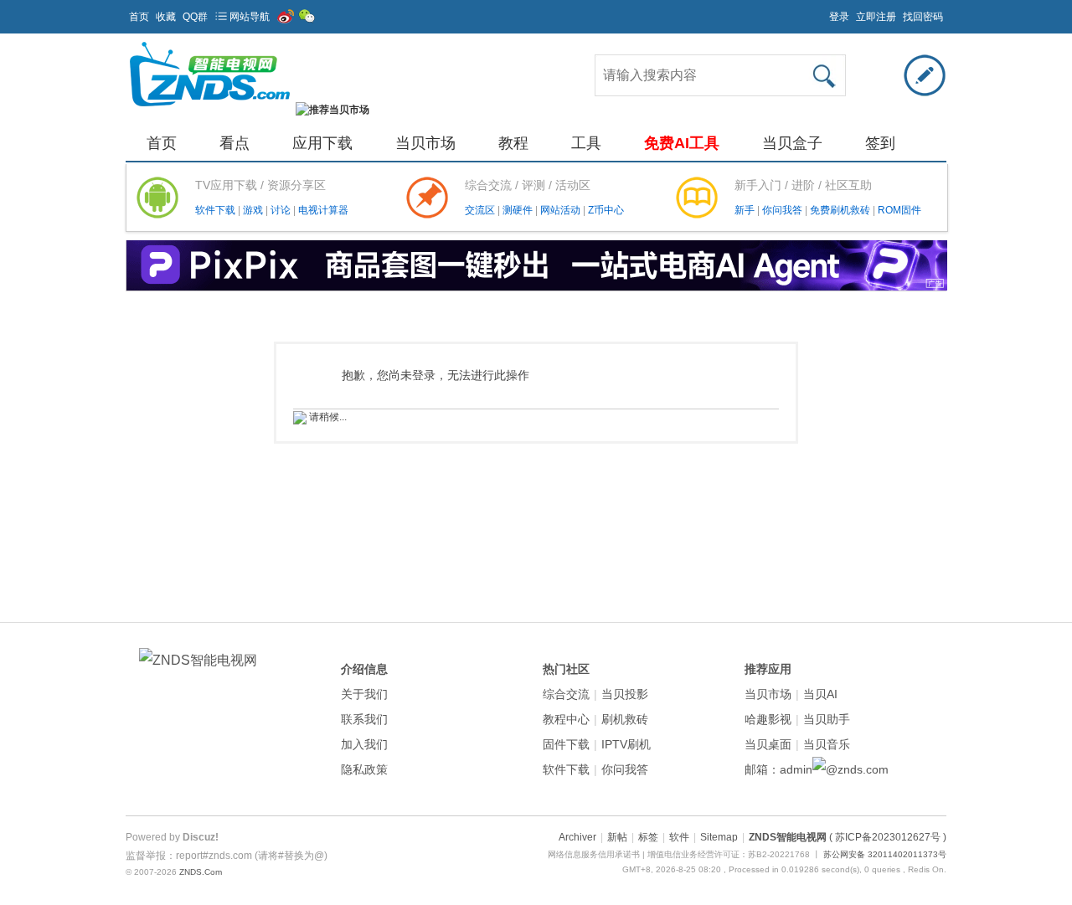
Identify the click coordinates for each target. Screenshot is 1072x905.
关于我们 (364, 694)
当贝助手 (826, 719)
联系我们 (364, 719)
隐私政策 (364, 769)
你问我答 (783, 210)
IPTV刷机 (626, 744)
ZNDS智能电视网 (788, 837)
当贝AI (820, 694)
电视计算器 (323, 210)
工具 (586, 143)
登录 (839, 17)
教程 (513, 143)
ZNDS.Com (200, 872)
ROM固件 (899, 210)
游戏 (254, 210)
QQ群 (195, 17)
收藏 (166, 17)
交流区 (480, 210)
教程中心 (566, 719)
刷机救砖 (624, 719)
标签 (648, 837)
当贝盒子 (792, 143)
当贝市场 (425, 143)
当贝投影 (624, 694)
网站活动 (561, 210)
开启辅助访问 (821, 11)
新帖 (617, 837)
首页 (139, 17)
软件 (679, 837)
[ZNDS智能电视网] (209, 110)
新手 (745, 210)
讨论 (282, 210)
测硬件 (518, 210)
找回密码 (923, 17)
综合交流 (566, 694)
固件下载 (566, 744)
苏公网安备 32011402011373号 (884, 854)
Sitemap (719, 837)
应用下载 (322, 143)
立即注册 (876, 17)
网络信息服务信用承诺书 (594, 854)
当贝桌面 (768, 744)
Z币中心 (606, 210)
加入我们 (364, 744)
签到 (880, 143)
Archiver (577, 837)
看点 (234, 143)
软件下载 (216, 210)
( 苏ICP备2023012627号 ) (887, 837)
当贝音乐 (826, 744)
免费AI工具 (681, 143)
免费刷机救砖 (841, 210)
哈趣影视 (768, 719)
